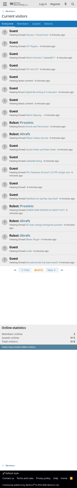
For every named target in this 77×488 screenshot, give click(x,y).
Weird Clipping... (34, 115)
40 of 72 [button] (38, 270)
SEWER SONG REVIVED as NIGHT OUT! (45, 210)
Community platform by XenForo (31, 485)
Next (50, 270)
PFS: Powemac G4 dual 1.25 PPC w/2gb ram (48, 172)
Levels (29, 251)
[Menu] (5, 4)
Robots (48, 23)
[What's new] (65, 4)
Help (55, 478)
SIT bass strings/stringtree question (44, 224)
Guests (36, 23)
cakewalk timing (34, 160)
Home (64, 478)
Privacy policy (43, 478)
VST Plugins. (32, 46)
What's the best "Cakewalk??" (40, 57)
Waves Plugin (33, 239)
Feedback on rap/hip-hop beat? (42, 198)
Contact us (8, 478)
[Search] (72, 4)
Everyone (7, 23)
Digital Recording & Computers (41, 92)
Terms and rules (25, 478)
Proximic (27, 123)
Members (23, 23)
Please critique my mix (37, 137)
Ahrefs (25, 134)
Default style (12, 473)
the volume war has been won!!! (42, 262)
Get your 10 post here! (37, 34)
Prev (26, 270)
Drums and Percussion (37, 126)
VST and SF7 (32, 69)
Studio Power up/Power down (41, 149)
